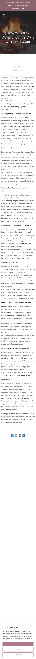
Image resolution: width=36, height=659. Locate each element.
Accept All (18, 644)
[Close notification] (33, 5)
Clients (18, 67)
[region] (18, 641)
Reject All (18, 655)
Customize (18, 649)
